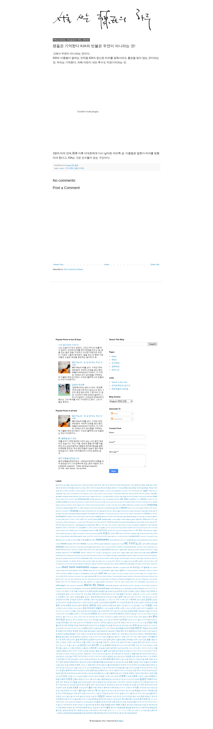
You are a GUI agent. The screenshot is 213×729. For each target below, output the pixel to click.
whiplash (154, 585)
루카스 (75, 620)
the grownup (92, 579)
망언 (78, 623)
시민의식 (150, 648)
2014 (140, 485)
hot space (137, 522)
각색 (86, 591)
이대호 (81, 168)
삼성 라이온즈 (81, 640)
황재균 (65, 710)
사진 (68, 640)
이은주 (115, 676)
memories (102, 539)
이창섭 (146, 676)
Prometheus (153, 555)
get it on (145, 516)
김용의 (141, 602)
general (129, 517)
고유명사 (61, 597)
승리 (108, 648)
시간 (130, 648)
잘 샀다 (70, 682)
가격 (150, 588)
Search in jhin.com (119, 382)
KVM (144, 530)
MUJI (78, 544)
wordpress (78, 589)
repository (147, 558)
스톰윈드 (85, 648)
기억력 (122, 599)
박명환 (132, 628)
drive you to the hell (86, 511)
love (84, 536)
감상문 (95, 591)
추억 (65, 693)
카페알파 (105, 693)
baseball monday (62, 497)
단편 (82, 611)
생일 (144, 639)
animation (124, 491)
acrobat (65, 491)
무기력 (64, 625)
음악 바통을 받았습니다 (68, 459)
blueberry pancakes (139, 496)
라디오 (140, 614)
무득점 (70, 625)
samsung (131, 561)
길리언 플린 (141, 599)
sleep (62, 570)
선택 (117, 642)
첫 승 (107, 691)
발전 (89, 631)
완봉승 (143, 665)
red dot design (114, 558)
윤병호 (58, 673)
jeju (121, 527)
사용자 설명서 (142, 637)
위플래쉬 (116, 670)
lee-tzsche (89, 533)
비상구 (91, 637)
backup (131, 493)
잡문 (79, 682)
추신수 (60, 693)
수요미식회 (126, 645)
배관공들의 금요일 (120, 389)
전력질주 (146, 682)
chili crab (109, 502)
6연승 (146, 488)
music (83, 543)
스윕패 (64, 648)
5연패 (139, 488)
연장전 (89, 662)
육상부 (149, 670)
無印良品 (100, 713)
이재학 (122, 676)
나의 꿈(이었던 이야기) (68, 345)
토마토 (118, 696)
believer (76, 496)
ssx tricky (128, 570)
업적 (95, 659)
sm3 (66, 571)
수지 (141, 645)
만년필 (58, 623)
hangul (90, 522)
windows (59, 589)
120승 (72, 485)
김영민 (136, 602)
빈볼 (76, 168)
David (92, 508)
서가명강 (63, 642)
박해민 (81, 631)
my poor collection (104, 544)
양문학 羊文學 (78, 385)
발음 (85, 631)
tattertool (91, 576)
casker (149, 499)
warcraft (80, 585)
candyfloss (133, 499)
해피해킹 (152, 705)
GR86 (144, 519)
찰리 (81, 691)
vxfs (68, 585)
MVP (95, 544)
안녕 (86, 654)
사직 (64, 640)
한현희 (112, 705)
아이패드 (66, 654)
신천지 (69, 651)
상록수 (113, 639)
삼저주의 (99, 639)
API (141, 491)
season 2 (81, 564)
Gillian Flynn (75, 519)
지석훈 (136, 688)
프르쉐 (86, 702)
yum (132, 588)
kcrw (80, 530)
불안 (63, 637)
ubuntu (89, 582)
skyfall (155, 567)
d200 (81, 508)
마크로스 (154, 620)
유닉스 (122, 670)
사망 (134, 637)
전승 (65, 685)
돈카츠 (105, 614)
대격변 (103, 611)
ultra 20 (117, 582)
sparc (117, 571)
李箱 (87, 713)
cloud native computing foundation (93, 505)
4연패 (125, 488)
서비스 (78, 642)
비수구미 (98, 637)
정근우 (103, 685)
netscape (154, 544)
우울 (126, 668)
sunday (125, 573)
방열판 (102, 631)
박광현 (126, 628)
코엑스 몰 (117, 693)
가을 (75, 591)
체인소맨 (112, 691)
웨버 (102, 671)
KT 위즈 (139, 531)
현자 (98, 707)
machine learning (124, 536)
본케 (99, 634)
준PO (105, 688)
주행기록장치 (98, 687)
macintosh (135, 536)
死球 (91, 713)
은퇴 (79, 673)
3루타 (88, 488)
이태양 (152, 676)
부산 (131, 634)
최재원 (151, 691)
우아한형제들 (120, 668)
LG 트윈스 (105, 533)
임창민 (143, 679)
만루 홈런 (65, 623)
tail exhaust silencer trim (75, 576)
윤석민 (64, 673)
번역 (136, 631)
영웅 (126, 662)
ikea (106, 525)
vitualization (150, 582)
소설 (69, 645)
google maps (111, 519)
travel (58, 582)
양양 (118, 656)
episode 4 (59, 513)
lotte (71, 536)
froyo (87, 516)
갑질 (105, 591)
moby (138, 540)
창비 (93, 691)
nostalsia (140, 547)
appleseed (59, 493)
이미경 (58, 676)
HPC (155, 522)
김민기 (79, 602)
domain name (60, 511)
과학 (107, 597)
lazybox (61, 533)
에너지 (99, 659)
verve (131, 582)
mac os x (114, 536)
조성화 (63, 687)
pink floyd (66, 555)
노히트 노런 (135, 608)
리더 (90, 620)
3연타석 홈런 (95, 488)
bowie (63, 499)
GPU (140, 519)
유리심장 (129, 670)
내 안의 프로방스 (67, 608)
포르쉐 (114, 699)
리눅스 (85, 620)
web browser (114, 585)
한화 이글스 (121, 705)
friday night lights (79, 516)
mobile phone (131, 540)
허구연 (79, 708)
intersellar (72, 527)
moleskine (144, 540)
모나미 (134, 623)
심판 (113, 651)
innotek (135, 525)
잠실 (75, 682)
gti (156, 519)
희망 (79, 711)
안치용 (105, 654)
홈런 (108, 708)
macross (143, 536)
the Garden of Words (148, 576)
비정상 (104, 637)
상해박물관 (129, 639)
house (152, 522)
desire (118, 508)
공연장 (102, 597)
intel (149, 525)
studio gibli (94, 573)
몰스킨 (58, 625)
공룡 (92, 597)
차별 (61, 691)
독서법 (84, 614)
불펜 (67, 637)
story (70, 573)
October (80, 549)
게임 (108, 594)
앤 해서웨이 (147, 654)
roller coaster (86, 561)
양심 (115, 656)
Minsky (119, 540)
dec (96, 508)
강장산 (143, 591)
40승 (109, 488)
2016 (147, 485)
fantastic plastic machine (116, 513)
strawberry (76, 573)
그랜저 (92, 599)
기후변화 (132, 600)
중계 (109, 687)
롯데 (71, 168)
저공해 (134, 682)
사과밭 (122, 637)
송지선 (119, 645)
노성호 (110, 608)
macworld (150, 536)
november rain (152, 547)
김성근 (107, 603)
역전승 (66, 662)
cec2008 (64, 502)
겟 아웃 (112, 594)
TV (66, 582)
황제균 (70, 710)
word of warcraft (68, 588)
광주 (121, 597)
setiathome (123, 564)
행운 (70, 707)
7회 (155, 488)
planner (84, 555)
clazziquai (63, 505)
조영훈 (75, 688)
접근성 (98, 685)
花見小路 (118, 713)
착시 (71, 691)
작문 (61, 682)
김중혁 (79, 605)
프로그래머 (69, 702)
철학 (103, 691)
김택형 (109, 605)
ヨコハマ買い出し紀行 (130, 710)
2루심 (155, 485)
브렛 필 (72, 637)
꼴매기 (119, 605)
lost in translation (62, 536)
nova (145, 547)
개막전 (152, 591)
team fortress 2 (108, 576)
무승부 (91, 625)
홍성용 (122, 708)
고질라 (71, 597)
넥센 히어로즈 (89, 608)
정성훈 (133, 685)
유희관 (144, 670)
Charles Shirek (94, 502)
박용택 (60, 631)
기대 (110, 599)
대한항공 (141, 611)
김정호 (152, 602)
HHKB (109, 522)
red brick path (104, 558)
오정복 (77, 665)
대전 (135, 611)
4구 (117, 488)
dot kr (68, 511)
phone (148, 553)
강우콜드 (131, 591)
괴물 (124, 597)
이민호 (64, 676)
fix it (151, 513)
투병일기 (147, 696)
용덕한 (95, 668)
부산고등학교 (139, 634)
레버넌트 (92, 617)
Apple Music (152, 491)
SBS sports (139, 561)
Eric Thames (100, 514)
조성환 (69, 688)
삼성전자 (92, 640)
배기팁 (108, 631)
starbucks (142, 571)
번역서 (140, 631)
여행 (146, 659)
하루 (65, 705)
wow (108, 589)
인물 (75, 679)
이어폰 (107, 676)
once (93, 549)
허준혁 (85, 708)
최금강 (137, 691)
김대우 (63, 602)
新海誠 (75, 713)
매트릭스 (97, 623)
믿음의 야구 (102, 628)
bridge (92, 499)
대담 (125, 611)
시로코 (143, 648)
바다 (108, 628)
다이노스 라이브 (64, 611)
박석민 (150, 628)
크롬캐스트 (133, 693)
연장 (85, 662)
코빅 (112, 693)
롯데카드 (69, 620)
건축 (93, 594)
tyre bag (83, 582)
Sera (112, 564)
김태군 (92, 605)
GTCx (152, 519)
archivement (84, 493)
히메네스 (96, 710)
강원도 (137, 591)
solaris (85, 571)
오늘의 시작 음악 (150, 662)
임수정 (131, 679)
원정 (87, 670)
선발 (100, 642)
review (65, 561)
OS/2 (67, 553)
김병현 (95, 602)
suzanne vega (138, 573)
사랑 (127, 637)
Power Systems (112, 555)
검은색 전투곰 (101, 594)
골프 (82, 597)
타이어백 (76, 696)
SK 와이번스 (135, 567)
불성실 (58, 637)
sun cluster (112, 573)
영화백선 (116, 367)
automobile (117, 493)
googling (128, 519)
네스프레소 (78, 608)
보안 (78, 634)
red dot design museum (127, 558)
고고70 (142, 594)
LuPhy (105, 536)
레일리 (115, 617)
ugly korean (100, 582)
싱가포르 (119, 651)
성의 (139, 642)
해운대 (145, 705)
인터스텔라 (97, 679)
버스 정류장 (129, 631)
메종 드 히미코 (126, 623)
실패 (109, 651)
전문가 (152, 682)
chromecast (146, 502)
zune (146, 588)
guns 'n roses (77, 522)
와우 (124, 665)
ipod (84, 528)
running (108, 561)
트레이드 (61, 699)
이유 (111, 676)
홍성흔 (128, 708)
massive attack (66, 540)
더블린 (147, 611)
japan (103, 528)
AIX (87, 491)
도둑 (66, 614)
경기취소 (129, 594)
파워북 (94, 699)
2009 (119, 485)
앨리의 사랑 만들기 (66, 656)
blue (130, 496)
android (117, 491)
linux (121, 533)
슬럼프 (103, 648)
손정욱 (108, 645)
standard (135, 570)
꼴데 (114, 605)
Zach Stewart (139, 589)
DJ (153, 508)
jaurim (108, 527)
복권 (91, 634)
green (149, 519)
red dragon (140, 558)
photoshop (59, 555)
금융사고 (104, 599)
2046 (151, 485)
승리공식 (114, 648)
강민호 (119, 591)
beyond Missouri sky (98, 496)
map (155, 536)
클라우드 (153, 693)
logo (138, 533)
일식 (111, 679)
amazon (102, 491)
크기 (127, 693)
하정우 (75, 705)
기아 (67, 168)
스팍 (99, 648)
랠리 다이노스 (68, 617)
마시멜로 (138, 620)
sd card (64, 564)
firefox (147, 514)
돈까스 (100, 614)
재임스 (115, 682)
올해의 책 (118, 665)
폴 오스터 (151, 699)
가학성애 (81, 591)
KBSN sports (74, 530)
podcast (95, 555)
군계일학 (73, 599)
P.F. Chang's (98, 553)
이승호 (95, 676)
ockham (74, 549)
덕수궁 (152, 611)
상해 (123, 640)
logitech (133, 533)
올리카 (104, 665)
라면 (153, 614)
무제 (114, 625)
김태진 (104, 605)
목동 (155, 623)
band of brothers (145, 493)
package (105, 553)
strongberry (84, 573)
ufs (94, 582)
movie (64, 543)
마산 (124, 619)
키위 (63, 696)
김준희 (74, 605)
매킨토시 (89, 623)
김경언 (154, 599)
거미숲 (77, 594)
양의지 (123, 656)
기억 (117, 600)
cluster (108, 505)
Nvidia (58, 550)
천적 (99, 691)
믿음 (95, 628)
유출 (134, 670)
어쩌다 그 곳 (146, 656)
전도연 (140, 682)
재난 (105, 682)
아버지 (154, 651)
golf (99, 519)
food (57, 517)
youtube (127, 589)
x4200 (112, 588)
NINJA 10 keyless (117, 547)
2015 (143, 485)
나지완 (58, 608)
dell (108, 508)
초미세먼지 (121, 691)
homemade (130, 522)
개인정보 (61, 594)
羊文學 (111, 713)
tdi (95, 576)
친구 (80, 693)
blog (121, 496)
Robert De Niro (77, 561)
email (127, 511)
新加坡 (70, 713)
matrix (74, 540)
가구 (153, 588)
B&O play (125, 493)
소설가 (73, 645)
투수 (153, 697)
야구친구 (91, 656)
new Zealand (81, 547)
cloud (79, 505)
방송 (98, 631)
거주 (81, 594)
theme (121, 579)
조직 (86, 688)
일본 (103, 679)
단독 (78, 611)
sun (105, 573)
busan (116, 499)
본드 (95, 634)
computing (152, 505)
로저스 (136, 617)
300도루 (66, 488)
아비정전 (59, 654)
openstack (123, 550)
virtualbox (141, 582)
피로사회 (115, 702)
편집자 (109, 699)
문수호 (118, 625)
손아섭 (101, 645)
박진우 (69, 631)
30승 (84, 488)
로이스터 (129, 617)
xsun (122, 588)
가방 (71, 591)
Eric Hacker (92, 514)
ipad (80, 527)
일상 (107, 679)
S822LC (118, 561)
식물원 (58, 651)
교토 (128, 597)
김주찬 (62, 605)
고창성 (77, 597)
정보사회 (119, 685)
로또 (124, 617)
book (155, 497)
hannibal (97, 522)
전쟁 (74, 685)
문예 (123, 625)
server (116, 564)
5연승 (134, 488)
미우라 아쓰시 (77, 628)
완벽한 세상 (136, 665)
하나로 (142, 702)
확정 (148, 707)
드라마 (127, 614)
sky (151, 567)
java (112, 527)
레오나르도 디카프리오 (104, 617)
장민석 (94, 682)
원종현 (92, 670)
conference (59, 508)
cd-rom (154, 499)
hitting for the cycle (118, 522)
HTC (57, 525)
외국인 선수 (69, 668)
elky (123, 511)
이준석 (140, 676)
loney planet (153, 533)
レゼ (140, 710)
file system (129, 513)
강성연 (125, 591)
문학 (135, 625)
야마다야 (98, 656)
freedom (69, 516)
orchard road (60, 553)
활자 (57, 710)
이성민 (85, 676)
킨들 (67, 696)
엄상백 (90, 659)
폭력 (137, 699)
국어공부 (66, 599)
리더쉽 (95, 620)
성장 (143, 642)
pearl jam (129, 553)
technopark (123, 576)
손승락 (88, 645)
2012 (132, 485)
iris (87, 527)
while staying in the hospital (139, 585)
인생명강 (80, 679)
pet (144, 553)
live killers (127, 533)
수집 (144, 645)
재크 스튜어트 (127, 682)
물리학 (139, 625)
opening (98, 549)
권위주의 (80, 599)
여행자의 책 (153, 659)
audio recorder (108, 493)
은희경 (90, 673)
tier (140, 579)
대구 (108, 611)
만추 (71, 623)
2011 (128, 485)
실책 (105, 651)
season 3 (88, 564)
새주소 (136, 639)
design (112, 508)
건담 (89, 594)
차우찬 (66, 691)
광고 (116, 597)
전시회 (69, 685)
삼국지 (72, 639)
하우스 (69, 705)
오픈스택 (91, 665)
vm (156, 582)
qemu (61, 558)
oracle (142, 550)
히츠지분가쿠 (104, 710)
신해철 (85, 651)
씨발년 (128, 651)
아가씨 (133, 651)
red (98, 558)
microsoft (113, 540)
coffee (124, 505)
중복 (113, 687)
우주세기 (150, 668)
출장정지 (70, 693)
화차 (144, 708)
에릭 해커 (111, 659)
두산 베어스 (119, 614)
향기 (74, 707)
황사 (61, 710)
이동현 (150, 673)
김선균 (101, 602)
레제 (120, 617)
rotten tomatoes (97, 561)
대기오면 (113, 611)
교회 (132, 597)
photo (154, 552)
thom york (134, 579)
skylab (58, 570)
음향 (116, 673)
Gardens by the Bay (113, 516)
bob (148, 496)
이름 (155, 673)
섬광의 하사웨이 (125, 642)
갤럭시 (68, 594)
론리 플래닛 (143, 617)
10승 (68, 485)
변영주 (60, 634)
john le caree (152, 527)
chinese (119, 502)
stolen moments (61, 573)
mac (109, 536)
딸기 (136, 614)
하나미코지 (149, 702)
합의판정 (130, 705)
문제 (130, 625)
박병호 (145, 628)
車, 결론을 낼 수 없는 (67, 439)
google (104, 519)
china (115, 502)
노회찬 (122, 608)
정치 (138, 685)
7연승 (151, 488)
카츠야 (88, 693)
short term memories (75, 567)
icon (103, 525)
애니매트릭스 (126, 654)
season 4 (94, 564)
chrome (138, 502)
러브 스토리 (78, 617)
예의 (141, 662)
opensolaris (115, 549)
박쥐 (65, 631)
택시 (96, 696)
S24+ (113, 561)
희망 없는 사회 (87, 710)
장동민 (89, 682)
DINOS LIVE (148, 508)
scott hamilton (148, 561)
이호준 (69, 679)
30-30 (61, 488)
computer (143, 505)
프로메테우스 (79, 702)
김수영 (124, 603)
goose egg (135, 519)
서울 (83, 642)
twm (78, 582)
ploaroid (89, 555)
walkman (73, 585)
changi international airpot (79, 502)
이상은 (79, 676)
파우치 (70, 699)
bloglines (126, 496)
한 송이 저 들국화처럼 (86, 705)
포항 (134, 699)
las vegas (153, 531)
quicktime (71, 558)
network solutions (70, 547)
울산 (63, 671)
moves (58, 544)
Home (107, 265)
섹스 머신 (59, 645)
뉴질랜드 (150, 608)
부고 (119, 634)
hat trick (103, 522)
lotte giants (78, 536)
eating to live (104, 511)
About (114, 360)
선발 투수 (106, 642)
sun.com (119, 573)
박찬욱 (75, 631)
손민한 (83, 645)
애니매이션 (116, 654)
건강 (85, 594)
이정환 (128, 676)
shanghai (131, 564)
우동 (103, 668)
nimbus (108, 547)
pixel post (73, 555)
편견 (105, 699)
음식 (108, 673)
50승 (129, 488)
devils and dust (133, 508)
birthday (116, 496)
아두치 (138, 651)
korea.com (119, 530)
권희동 (87, 600)
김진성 (86, 605)
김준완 (68, 605)
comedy (136, 505)
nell (143, 544)
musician (90, 544)
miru (124, 540)
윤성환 (69, 673)
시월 (155, 648)
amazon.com (109, 491)
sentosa (100, 564)
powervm (136, 555)
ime (109, 525)
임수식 (126, 679)
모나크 (139, 623)
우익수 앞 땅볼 (134, 668)
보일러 (83, 634)
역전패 (72, 662)
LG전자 (112, 533)
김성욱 (113, 603)
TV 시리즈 (72, 582)
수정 (137, 645)
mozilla (69, 544)
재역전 (109, 682)
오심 (66, 665)
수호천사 (150, 645)
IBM (97, 525)
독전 (89, 614)
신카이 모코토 (77, 651)
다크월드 (73, 611)
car (138, 499)
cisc (151, 502)
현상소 (90, 707)
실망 (97, 651)
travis (63, 582)
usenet (127, 582)
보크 (87, 634)
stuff (100, 573)
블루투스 (85, 637)
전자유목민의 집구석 (121, 386)
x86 (116, 589)
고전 (67, 597)
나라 (142, 605)
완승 (148, 665)
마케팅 (147, 620)
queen (65, 558)
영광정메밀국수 (109, 662)
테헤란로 (109, 696)
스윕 (60, 648)
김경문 (149, 600)
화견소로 (138, 707)
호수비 (103, 708)
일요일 (115, 679)
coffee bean (130, 505)
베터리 (145, 631)
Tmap (144, 579)
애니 (109, 654)
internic (65, 527)
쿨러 (123, 693)
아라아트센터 (147, 651)
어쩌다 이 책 (65, 659)
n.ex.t (118, 544)
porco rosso (102, 555)
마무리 (115, 620)
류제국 (80, 620)
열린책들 (100, 662)
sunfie (131, 573)
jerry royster (128, 528)
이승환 (101, 676)
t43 (65, 576)
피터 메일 (122, 702)
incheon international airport (121, 525)
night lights (96, 547)
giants (67, 519)
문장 (127, 625)
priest (141, 555)
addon (73, 491)
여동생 (138, 659)
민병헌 (85, 628)
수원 (133, 645)
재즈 (119, 682)
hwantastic (71, 525)
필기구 (136, 702)
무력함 (75, 625)
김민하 (85, 602)
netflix (148, 544)
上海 (152, 711)
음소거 (103, 673)
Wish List (115, 370)
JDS (118, 527)
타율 (70, 696)
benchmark (86, 496)
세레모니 (148, 642)
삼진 (104, 639)
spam (112, 571)
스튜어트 (93, 648)
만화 (75, 623)
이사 (74, 676)
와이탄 (128, 665)
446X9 (113, 488)
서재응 (88, 642)
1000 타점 (62, 485)
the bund (137, 576)
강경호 (110, 591)
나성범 (148, 605)
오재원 (71, 665)
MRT (74, 544)
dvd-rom (96, 511)
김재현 (147, 602)
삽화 (108, 640)
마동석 (109, 620)
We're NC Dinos (94, 585)
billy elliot (109, 497)
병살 (67, 634)
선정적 (112, 642)
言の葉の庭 (126, 713)
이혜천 (62, 679)
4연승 (121, 488)
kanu (67, 530)
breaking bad (83, 499)
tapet (86, 576)
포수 (119, 699)
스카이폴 (70, 648)
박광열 (120, 628)
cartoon (143, 499)
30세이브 (78, 488)
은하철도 (84, 673)
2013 (136, 485)
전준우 (78, 685)
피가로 (108, 702)
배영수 (113, 631)
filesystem (137, 513)
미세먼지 (61, 628)
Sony (90, 571)
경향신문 (136, 594)
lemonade (96, 533)
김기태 (58, 602)
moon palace (153, 540)
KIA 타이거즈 (101, 531)
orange (155, 549)
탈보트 (82, 696)
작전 (65, 682)
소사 (64, 645)
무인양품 (109, 625)
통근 (134, 696)
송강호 (114, 645)
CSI (78, 508)
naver (122, 544)
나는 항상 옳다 (135, 605)
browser (98, 499)
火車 (95, 713)
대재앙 (130, 611)
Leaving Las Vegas (71, 533)
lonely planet (144, 533)
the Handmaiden (103, 579)
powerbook (122, 555)
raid (95, 558)
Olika (89, 549)
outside (76, 552)
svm (145, 573)
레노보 (85, 617)
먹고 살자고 (108, 623)
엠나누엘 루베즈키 (128, 659)
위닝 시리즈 (108, 670)
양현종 (128, 657)
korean (125, 531)
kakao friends (60, 530)
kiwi (113, 530)
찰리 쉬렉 (87, 691)
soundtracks (105, 571)
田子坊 (106, 713)
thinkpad (127, 579)
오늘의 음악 (60, 665)
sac (122, 561)
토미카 (124, 696)
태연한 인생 (89, 696)
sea (68, 564)
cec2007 (58, 502)
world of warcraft (98, 589)
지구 (123, 687)
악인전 (72, 654)
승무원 (125, 648)
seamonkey (74, 564)
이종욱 (135, 676)
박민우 (138, 628)
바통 (116, 628)
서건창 (69, 642)
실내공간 (92, 651)
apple (145, 491)
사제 (59, 639)
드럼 (132, 614)
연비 (77, 662)
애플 (133, 654)
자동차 (150, 679)
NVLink (63, 550)
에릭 (104, 659)
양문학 (104, 656)
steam (155, 570)
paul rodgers (121, 553)
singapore (94, 567)
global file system (86, 519)
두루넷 (110, 614)
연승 (81, 662)
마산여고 (130, 620)
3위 (101, 488)
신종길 (64, 651)
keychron (92, 530)
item (90, 527)
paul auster (112, 553)
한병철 (107, 705)
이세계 (90, 676)
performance (138, 553)
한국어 (97, 705)
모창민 (150, 623)
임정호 (136, 679)
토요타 (130, 697)
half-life (85, 522)
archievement (74, 493)
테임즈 (101, 696)
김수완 (130, 603)
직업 (148, 687)
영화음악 (136, 662)
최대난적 (144, 691)
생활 (148, 640)
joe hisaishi (144, 527)
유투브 (138, 670)
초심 (127, 691)
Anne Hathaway (134, 491)
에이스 (118, 659)
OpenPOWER (106, 550)
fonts (155, 513)
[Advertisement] (106, 310)
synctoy (149, 573)
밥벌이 (93, 631)
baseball (154, 494)
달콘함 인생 (96, 611)
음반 (99, 673)
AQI (68, 493)
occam (69, 549)
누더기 (143, 608)
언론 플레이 (74, 659)
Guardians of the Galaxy (64, 522)
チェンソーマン (116, 710)
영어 (122, 662)
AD (69, 491)
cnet (112, 505)
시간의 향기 (136, 648)
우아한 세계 (110, 668)
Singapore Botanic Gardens (109, 567)
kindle (109, 530)
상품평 (118, 639)
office (85, 549)
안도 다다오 (92, 654)
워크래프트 (81, 670)
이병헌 (70, 676)
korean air (131, 530)
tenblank (131, 576)
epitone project (81, 514)
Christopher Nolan (129, 502)
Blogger (120, 721)
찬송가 (75, 691)
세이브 (154, 642)
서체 (93, 642)
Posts (115, 414)
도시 (80, 614)
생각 (141, 639)
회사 (75, 710)
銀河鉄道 (133, 713)
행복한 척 (64, 707)
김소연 (119, 602)
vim (135, 582)
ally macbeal (94, 491)
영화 (131, 662)
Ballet (136, 493)
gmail (95, 519)
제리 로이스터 (146, 685)
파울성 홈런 (77, 699)
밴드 (122, 631)
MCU (94, 540)
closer (74, 505)
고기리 (147, 594)
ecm (110, 511)
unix (122, 582)
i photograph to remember (85, 525)
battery (71, 496)
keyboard (85, 531)
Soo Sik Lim (97, 570)
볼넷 (102, 634)
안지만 (99, 654)
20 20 (107, 485)
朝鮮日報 (82, 713)
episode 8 (72, 514)
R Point (78, 558)
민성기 (91, 628)
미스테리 (68, 628)
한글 (102, 705)
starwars (149, 570)
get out (150, 516)
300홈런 (72, 488)
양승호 (110, 657)
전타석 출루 (85, 685)
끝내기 (126, 605)
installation (142, 525)
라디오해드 (147, 614)
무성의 (85, 625)
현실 (95, 707)
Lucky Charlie (98, 536)
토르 (114, 696)
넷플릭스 (100, 608)
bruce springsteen (107, 499)
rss (104, 561)
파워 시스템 (86, 699)
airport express (81, 491)
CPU (75, 508)
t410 (61, 576)
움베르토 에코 (71, 671)
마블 (120, 620)
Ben (80, 496)
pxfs (57, 558)
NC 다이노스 (133, 543)
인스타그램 (88, 679)
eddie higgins (117, 511)
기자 (126, 599)
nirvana (126, 547)
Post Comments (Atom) (73, 269)
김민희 (90, 602)
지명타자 (129, 687)
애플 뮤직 (139, 654)
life (117, 533)
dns (156, 508)
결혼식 (122, 594)
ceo (69, 502)
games (104, 517)
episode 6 (65, 513)
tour (147, 579)
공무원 (97, 597)
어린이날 (138, 656)
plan (79, 555)
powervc (129, 555)
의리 (120, 673)
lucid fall (90, 536)
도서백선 (116, 363)
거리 (72, 594)
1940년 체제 (93, 485)
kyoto (148, 530)
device (124, 508)
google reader (121, 519)
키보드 (58, 697)
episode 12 (146, 511)
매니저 (83, 623)
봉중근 (114, 634)
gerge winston (137, 516)
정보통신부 (127, 685)
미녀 (149, 625)
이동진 (131, 673)
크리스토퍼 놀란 (144, 693)
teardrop (116, 576)
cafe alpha (124, 499)
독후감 (94, 614)
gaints (94, 516)
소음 (78, 645)
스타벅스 (78, 648)
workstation (86, 588)
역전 (61, 662)
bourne (58, 499)
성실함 (134, 642)
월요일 (97, 670)
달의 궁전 (87, 611)
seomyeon (107, 564)
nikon (103, 547)
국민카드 (148, 597)
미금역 (145, 625)
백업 (118, 631)
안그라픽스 (79, 654)
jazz (115, 527)
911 (61, 491)
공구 (88, 597)
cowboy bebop (68, 508)
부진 (146, 634)
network (60, 547)
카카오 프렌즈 (96, 693)
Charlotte (102, 502)
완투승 (152, 665)
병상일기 (73, 634)
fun (90, 516)
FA (106, 513)
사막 (131, 637)
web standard (124, 585)
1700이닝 (85, 485)
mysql (113, 544)
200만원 (124, 485)
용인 (100, 668)
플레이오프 (101, 702)
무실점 (102, 625)
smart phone (73, 571)
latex (57, 533)
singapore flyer (125, 567)
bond (151, 496)
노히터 (127, 608)
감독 (90, 591)
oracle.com (148, 549)
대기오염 (120, 611)
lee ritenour (81, 533)
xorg (118, 588)
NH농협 (89, 547)
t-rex (154, 573)
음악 (113, 673)
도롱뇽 (71, 614)
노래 (105, 608)
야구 (76, 657)
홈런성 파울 (115, 707)
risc (70, 561)
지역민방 (142, 687)
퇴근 (138, 696)
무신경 (96, 625)
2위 (57, 488)
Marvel (58, 540)
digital (141, 508)
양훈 (133, 656)
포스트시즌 (127, 699)
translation (153, 579)
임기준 (120, 679)
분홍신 (154, 634)
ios (77, 527)
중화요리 (118, 687)
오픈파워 (98, 665)
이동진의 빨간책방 (141, 673)
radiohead (84, 558)
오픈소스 (84, 665)
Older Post (154, 265)
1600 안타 (77, 485)
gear (121, 516)
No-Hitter (132, 547)
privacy (146, 555)
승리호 (120, 648)
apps (64, 493)
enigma (132, 511)
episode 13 (153, 511)
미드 (153, 625)
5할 (142, 488)
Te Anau (100, 576)
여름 (142, 659)
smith (80, 570)
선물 (96, 642)
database (87, 508)
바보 (112, 628)
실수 (101, 651)
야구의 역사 (83, 657)
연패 (94, 662)
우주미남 (143, 668)
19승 (99, 485)
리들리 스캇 (102, 620)
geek (125, 516)
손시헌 (95, 645)
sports (62, 168)
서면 (73, 642)
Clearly (69, 505)
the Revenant (113, 579)
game (99, 517)
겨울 (117, 594)
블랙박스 (78, 637)
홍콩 (133, 707)
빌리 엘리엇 (115, 637)
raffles (91, 558)
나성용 (154, 605)
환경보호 (153, 708)
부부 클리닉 (125, 634)
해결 (135, 705)
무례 (81, 625)
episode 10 (138, 511)
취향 (75, 693)
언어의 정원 (83, 659)
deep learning (102, 508)
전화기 (93, 685)
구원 (143, 597)
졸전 (91, 688)
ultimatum (109, 582)
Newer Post (58, 265)
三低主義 (146, 710)
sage (125, 561)
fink (142, 513)
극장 (97, 599)
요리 (88, 668)
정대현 (109, 685)
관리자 (111, 597)
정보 (113, 685)
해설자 (140, 705)
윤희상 (74, 673)
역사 (57, 662)
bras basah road (71, 499)
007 (57, 485)
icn (100, 525)
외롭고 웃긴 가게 (80, 668)
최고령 (131, 691)
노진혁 (116, 608)
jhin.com (136, 527)
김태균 (99, 605)
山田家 (65, 713)
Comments (117, 419)
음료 (95, 673)
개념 (147, 591)
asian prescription (95, 493)
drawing (74, 511)
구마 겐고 (137, 597)
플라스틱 (92, 702)
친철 (83, 693)
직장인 (152, 687)
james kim (97, 527)
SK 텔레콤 (145, 567)
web (107, 585)
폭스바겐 (144, 699)
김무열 (74, 602)
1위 (103, 485)
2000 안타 (113, 485)
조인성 (81, 687)
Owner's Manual (87, 553)
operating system (134, 549)
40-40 (105, 488)
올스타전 (111, 665)
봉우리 (109, 634)
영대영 (118, 662)
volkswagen (61, 585)
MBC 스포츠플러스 (84, 540)
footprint (62, 517)
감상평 (101, 591)
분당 (150, 634)
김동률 (69, 602)
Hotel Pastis (145, 522)
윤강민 (154, 670)
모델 (144, 623)
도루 (76, 614)
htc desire (62, 525)
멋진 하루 (116, 623)
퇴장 (142, 697)
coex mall (118, 505)
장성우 (100, 682)
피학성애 (130, 702)
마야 (143, 620)
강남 (114, 591)
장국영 (84, 682)
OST (71, 553)
